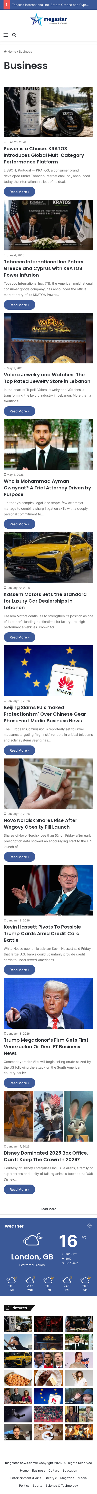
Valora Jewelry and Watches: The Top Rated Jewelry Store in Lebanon (47, 378)
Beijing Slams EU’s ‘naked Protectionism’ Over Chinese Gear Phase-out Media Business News (45, 714)
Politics (24, 1485)
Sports (37, 1485)
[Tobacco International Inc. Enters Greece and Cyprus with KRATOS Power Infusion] (48, 225)
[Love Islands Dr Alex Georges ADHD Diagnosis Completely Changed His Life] (18, 1432)
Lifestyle (50, 1478)
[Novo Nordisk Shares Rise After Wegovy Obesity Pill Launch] (48, 783)
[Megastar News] (48, 20)
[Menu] (6, 34)
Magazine (67, 1478)
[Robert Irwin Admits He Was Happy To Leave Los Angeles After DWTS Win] (79, 1414)
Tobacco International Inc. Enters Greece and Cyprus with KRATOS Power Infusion (43, 268)
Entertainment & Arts (25, 1478)
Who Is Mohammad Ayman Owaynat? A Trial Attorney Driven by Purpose (47, 488)
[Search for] (14, 34)
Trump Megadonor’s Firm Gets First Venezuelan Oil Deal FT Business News (46, 1047)
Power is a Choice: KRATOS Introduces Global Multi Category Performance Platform (44, 155)
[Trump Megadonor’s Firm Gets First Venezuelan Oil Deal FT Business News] (48, 1003)
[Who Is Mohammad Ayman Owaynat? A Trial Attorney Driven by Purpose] (48, 444)
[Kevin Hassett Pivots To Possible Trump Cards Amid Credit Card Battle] (48, 890)
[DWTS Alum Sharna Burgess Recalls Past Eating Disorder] (79, 1360)
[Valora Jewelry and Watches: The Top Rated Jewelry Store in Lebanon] (48, 338)
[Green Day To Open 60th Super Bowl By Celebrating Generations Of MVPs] (79, 1432)
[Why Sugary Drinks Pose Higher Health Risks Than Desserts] (48, 1432)
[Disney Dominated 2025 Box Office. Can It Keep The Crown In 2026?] (48, 1116)
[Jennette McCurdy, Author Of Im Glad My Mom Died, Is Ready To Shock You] (79, 1378)
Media (82, 1478)
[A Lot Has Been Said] (48, 1360)
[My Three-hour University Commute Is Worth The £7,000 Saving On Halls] (79, 1396)
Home (11, 51)
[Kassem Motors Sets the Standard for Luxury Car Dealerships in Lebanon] (48, 557)
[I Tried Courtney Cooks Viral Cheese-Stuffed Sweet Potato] (48, 1378)
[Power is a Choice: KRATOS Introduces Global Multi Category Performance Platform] (48, 112)
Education (70, 1470)
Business (38, 1470)
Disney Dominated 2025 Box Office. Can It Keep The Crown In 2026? (46, 1156)
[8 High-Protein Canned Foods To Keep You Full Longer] (18, 1378)
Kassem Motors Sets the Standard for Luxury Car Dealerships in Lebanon (45, 601)
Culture (53, 1470)
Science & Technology (62, 1485)
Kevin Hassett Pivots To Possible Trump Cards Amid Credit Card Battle (42, 933)
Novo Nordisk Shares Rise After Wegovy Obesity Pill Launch (40, 823)
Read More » (19, 192)
